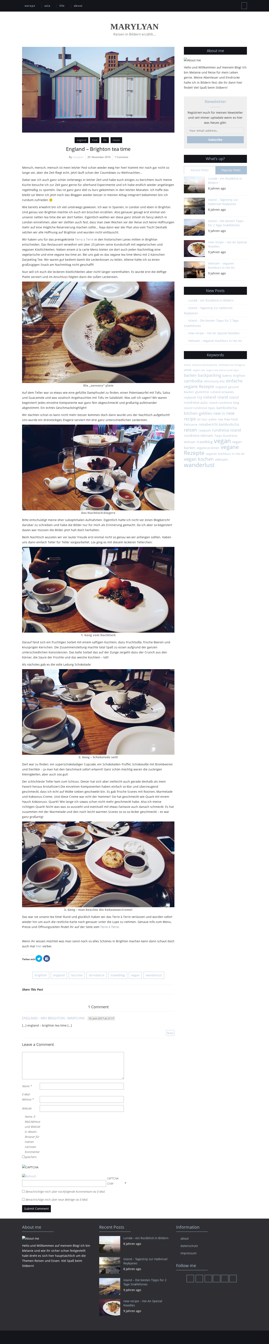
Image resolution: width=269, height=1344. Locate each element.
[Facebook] (156, 989)
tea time (77, 975)
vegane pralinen (207, 448)
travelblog (118, 975)
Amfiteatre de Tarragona (232, 364)
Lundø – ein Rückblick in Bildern (225, 180)
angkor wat (199, 370)
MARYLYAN (134, 26)
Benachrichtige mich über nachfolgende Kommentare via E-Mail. (65, 1192)
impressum (188, 1253)
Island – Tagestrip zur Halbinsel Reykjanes (223, 202)
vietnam (221, 459)
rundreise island (226, 430)
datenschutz (189, 1246)
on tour (202, 419)
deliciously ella (214, 381)
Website (27, 1108)
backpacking (209, 375)
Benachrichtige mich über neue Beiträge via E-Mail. (57, 1200)
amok (187, 370)
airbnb (187, 364)
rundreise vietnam (198, 435)
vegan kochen (199, 459)
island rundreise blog (224, 403)
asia (47, 6)
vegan (135, 975)
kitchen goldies (198, 413)
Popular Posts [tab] (231, 170)
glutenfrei (202, 392)
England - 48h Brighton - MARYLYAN (53, 1018)
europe (30, 6)
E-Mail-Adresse (28, 1096)
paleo (212, 419)
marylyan (78, 157)
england (81, 140)
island (222, 397)
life (62, 6)
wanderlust (154, 975)
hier (39, 946)
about (78, 6)
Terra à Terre (84, 239)
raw (220, 419)
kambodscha (226, 407)
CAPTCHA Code (112, 1180)
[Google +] (167, 989)
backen (190, 375)
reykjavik (205, 430)
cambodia (193, 381)
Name (27, 1086)
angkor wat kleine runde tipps (222, 370)
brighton (41, 975)
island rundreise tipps (199, 408)
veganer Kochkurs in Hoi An (225, 454)
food (94, 140)
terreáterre (96, 975)
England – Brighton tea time (98, 148)
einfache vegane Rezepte (213, 383)
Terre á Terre (109, 927)
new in (219, 413)
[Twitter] (162, 989)
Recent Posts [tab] (200, 170)
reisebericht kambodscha (219, 424)
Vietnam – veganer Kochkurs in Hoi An (221, 265)
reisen (116, 140)
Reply (170, 1033)
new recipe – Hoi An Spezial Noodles (227, 244)
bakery (227, 376)
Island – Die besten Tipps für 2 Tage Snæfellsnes (226, 223)
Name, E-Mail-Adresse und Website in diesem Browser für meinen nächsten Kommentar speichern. (32, 1137)
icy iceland (206, 397)
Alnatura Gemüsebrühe (205, 364)
